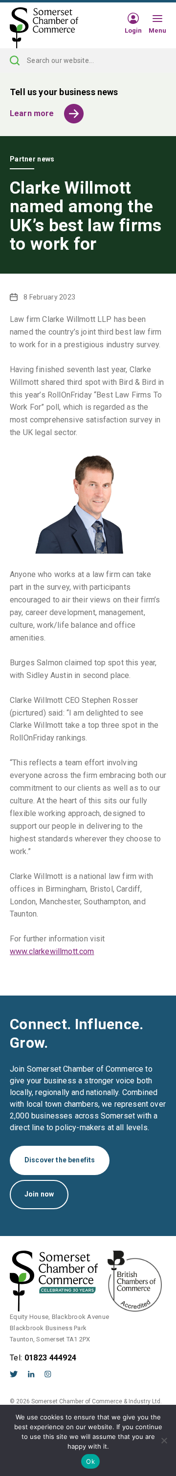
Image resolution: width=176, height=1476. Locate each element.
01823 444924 (50, 1357)
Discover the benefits (59, 1160)
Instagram (47, 1374)
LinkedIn (31, 1374)
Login (133, 30)
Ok (90, 1461)
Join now (39, 1194)
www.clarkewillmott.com (52, 951)
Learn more (32, 113)
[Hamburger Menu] (157, 19)
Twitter (14, 1374)
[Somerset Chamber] (44, 28)
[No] (164, 1440)
